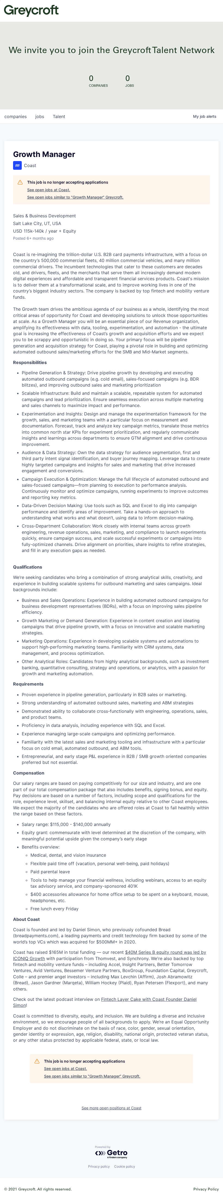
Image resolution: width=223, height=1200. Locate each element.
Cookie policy (124, 1166)
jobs (39, 116)
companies (15, 116)
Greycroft (31, 11)
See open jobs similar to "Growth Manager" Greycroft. (75, 197)
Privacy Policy (206, 1189)
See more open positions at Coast (111, 1108)
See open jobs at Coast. (48, 189)
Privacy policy (99, 1166)
